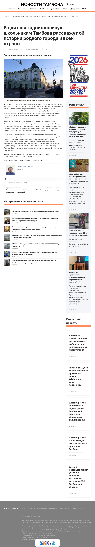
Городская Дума (53, 9)
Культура (12, 182)
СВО (42, 9)
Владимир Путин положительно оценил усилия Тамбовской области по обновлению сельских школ (77, 411)
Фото (65, 9)
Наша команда (42, 508)
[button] (33, 78)
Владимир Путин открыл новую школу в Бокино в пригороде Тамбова (78, 443)
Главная (12, 9)
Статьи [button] (33, 9)
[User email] (5, 179)
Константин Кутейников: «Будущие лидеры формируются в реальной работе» (77, 277)
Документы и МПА (78, 9)
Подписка (53, 508)
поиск (72, 4)
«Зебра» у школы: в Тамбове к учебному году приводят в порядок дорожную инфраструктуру (77, 131)
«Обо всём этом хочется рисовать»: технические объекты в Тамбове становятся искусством (78, 178)
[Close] (59, 540)
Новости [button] (21, 9)
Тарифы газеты (76, 508)
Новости (19, 182)
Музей (25, 182)
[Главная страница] (42, 4)
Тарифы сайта (64, 508)
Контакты (31, 508)
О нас (24, 508)
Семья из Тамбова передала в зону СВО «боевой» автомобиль (78, 233)
